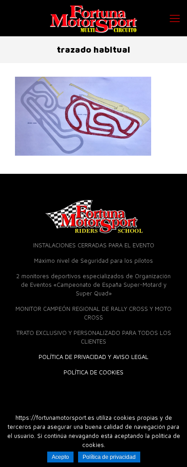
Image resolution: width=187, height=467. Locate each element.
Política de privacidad (109, 457)
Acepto (60, 457)
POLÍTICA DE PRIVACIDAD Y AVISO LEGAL (93, 356)
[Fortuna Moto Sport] (93, 18)
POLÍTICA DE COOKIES (93, 372)
